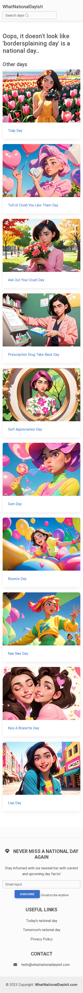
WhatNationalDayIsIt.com (56, 985)
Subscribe (27, 894)
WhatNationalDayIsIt (23, 6)
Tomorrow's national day (41, 930)
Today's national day (41, 921)
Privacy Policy (42, 939)
